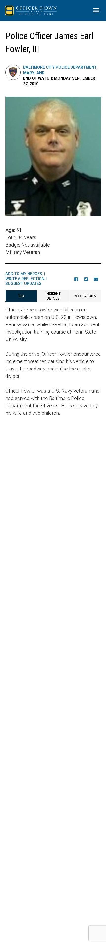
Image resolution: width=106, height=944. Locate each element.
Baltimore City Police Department (59, 67)
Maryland (34, 72)
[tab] (21, 296)
